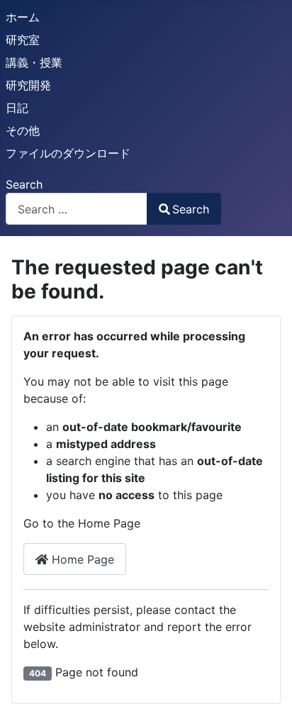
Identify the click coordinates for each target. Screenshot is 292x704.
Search (24, 184)
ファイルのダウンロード (68, 153)
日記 (17, 108)
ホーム (23, 17)
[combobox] (76, 209)
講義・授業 (34, 62)
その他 (23, 130)
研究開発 (28, 85)
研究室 (23, 40)
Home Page (81, 559)
